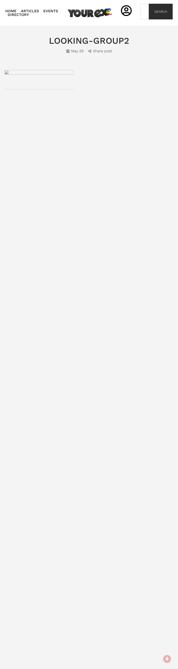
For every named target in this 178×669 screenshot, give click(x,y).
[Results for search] (144, 22)
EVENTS (50, 11)
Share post (102, 51)
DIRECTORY (18, 15)
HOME (10, 11)
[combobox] (144, 11)
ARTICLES (30, 11)
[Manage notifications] (167, 659)
